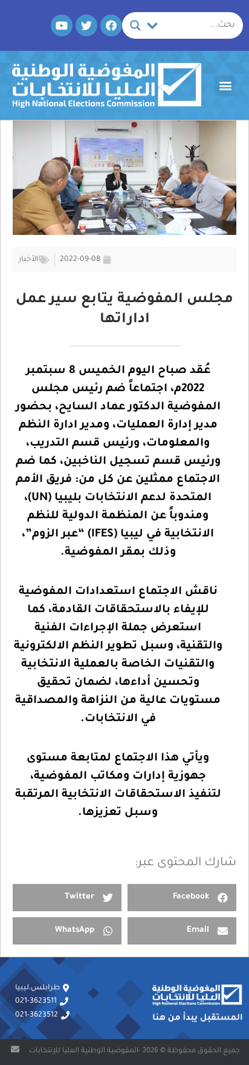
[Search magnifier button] (135, 25)
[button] (225, 86)
